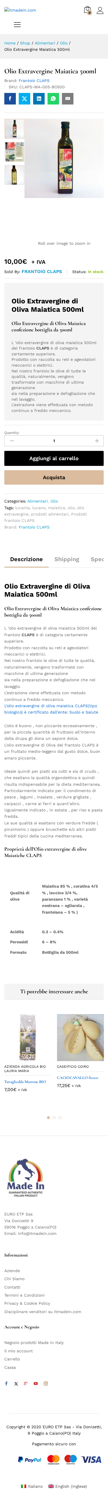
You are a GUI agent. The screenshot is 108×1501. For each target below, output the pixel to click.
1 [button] (48, 1117)
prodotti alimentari (50, 514)
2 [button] (54, 1117)
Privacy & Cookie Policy (27, 1303)
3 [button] (59, 1117)
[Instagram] (46, 1384)
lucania (22, 507)
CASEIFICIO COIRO (73, 1067)
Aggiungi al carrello (54, 458)
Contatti (12, 1287)
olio (71, 507)
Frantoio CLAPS (34, 80)
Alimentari (37, 501)
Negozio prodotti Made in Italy (34, 1342)
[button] (21, 1058)
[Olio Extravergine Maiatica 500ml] (10, 98)
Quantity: (12, 432)
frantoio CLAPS (42, 271)
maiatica (56, 507)
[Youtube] (36, 1384)
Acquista (54, 477)
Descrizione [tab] (26, 559)
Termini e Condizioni (24, 1295)
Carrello (12, 1359)
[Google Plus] (26, 1384)
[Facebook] (6, 1384)
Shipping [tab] (66, 559)
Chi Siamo (14, 1278)
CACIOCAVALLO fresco (77, 1077)
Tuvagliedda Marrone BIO (25, 1081)
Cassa (10, 1367)
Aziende (12, 1270)
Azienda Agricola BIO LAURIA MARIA (25, 1069)
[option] (14, 128)
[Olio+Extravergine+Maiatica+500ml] (24, 98)
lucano (39, 507)
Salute (91, 712)
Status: (79, 271)
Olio (54, 501)
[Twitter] (16, 1384)
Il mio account (18, 1351)
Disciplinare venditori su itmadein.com (42, 1311)
